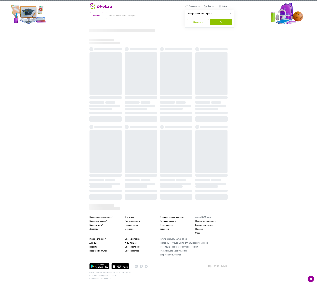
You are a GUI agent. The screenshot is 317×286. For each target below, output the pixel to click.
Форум (211, 6)
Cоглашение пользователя (100, 279)
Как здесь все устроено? (101, 217)
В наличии (129, 229)
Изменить (198, 22)
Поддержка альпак (98, 251)
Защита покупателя (204, 225)
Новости (93, 247)
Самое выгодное (132, 239)
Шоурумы (129, 217)
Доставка (93, 229)
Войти (224, 6)
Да (221, 22)
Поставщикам (166, 225)
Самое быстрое (132, 251)
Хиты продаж (131, 243)
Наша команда (131, 225)
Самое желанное (132, 247)
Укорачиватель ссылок (170, 255)
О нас (197, 233)
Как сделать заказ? (98, 221)
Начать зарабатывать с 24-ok (173, 239)
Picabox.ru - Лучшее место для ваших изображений (184, 243)
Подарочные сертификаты (172, 217)
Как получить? (96, 225)
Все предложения (97, 239)
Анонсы (93, 243)
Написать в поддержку (206, 221)
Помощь (199, 229)
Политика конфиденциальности (102, 276)
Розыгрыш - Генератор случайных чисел (179, 247)
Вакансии (164, 229)
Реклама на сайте (168, 221)
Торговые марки (132, 221)
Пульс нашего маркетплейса (173, 251)
